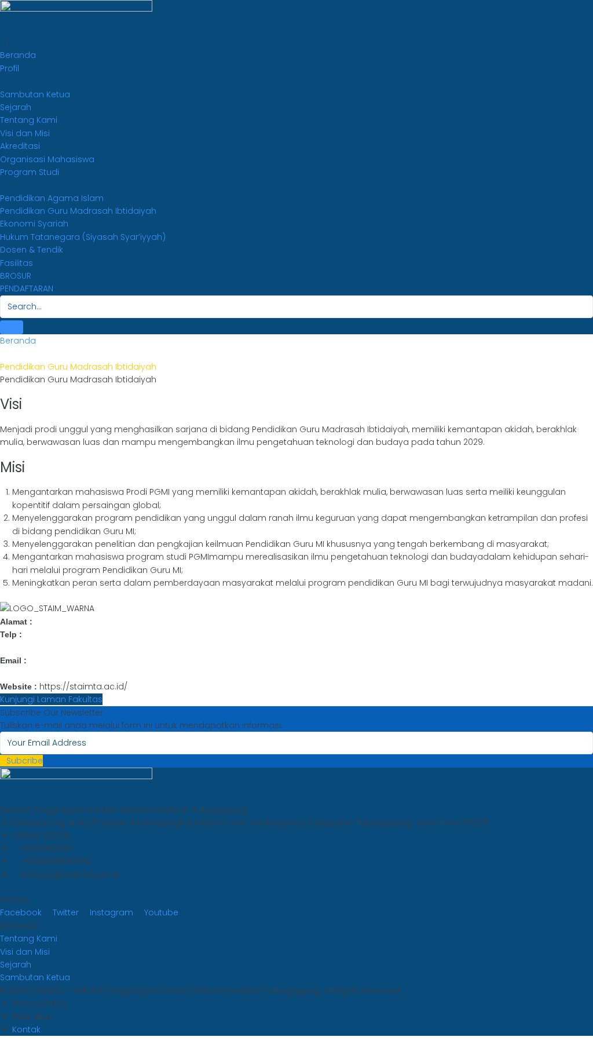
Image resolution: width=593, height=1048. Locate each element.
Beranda (18, 340)
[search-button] (11, 327)
